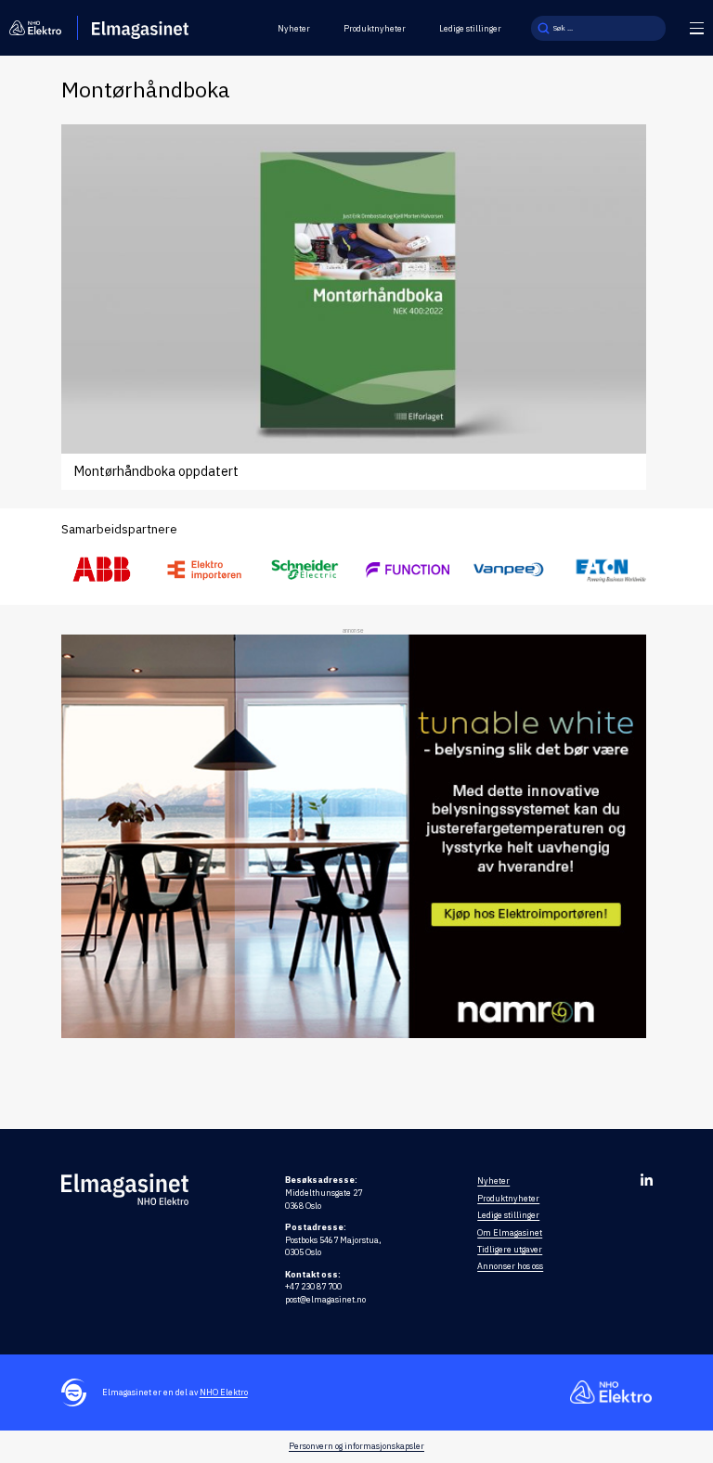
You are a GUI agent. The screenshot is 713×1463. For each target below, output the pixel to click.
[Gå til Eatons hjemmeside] (611, 570)
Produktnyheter (375, 28)
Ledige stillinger (470, 28)
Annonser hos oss (510, 1266)
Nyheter (294, 28)
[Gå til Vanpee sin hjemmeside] (509, 569)
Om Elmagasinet (509, 1232)
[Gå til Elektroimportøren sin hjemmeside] (204, 569)
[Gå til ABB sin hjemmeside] (103, 569)
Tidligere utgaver (509, 1249)
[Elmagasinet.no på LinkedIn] (647, 1180)
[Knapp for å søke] (543, 28)
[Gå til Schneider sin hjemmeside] (305, 570)
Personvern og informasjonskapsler (356, 1446)
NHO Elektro (224, 1392)
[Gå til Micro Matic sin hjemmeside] (407, 569)
